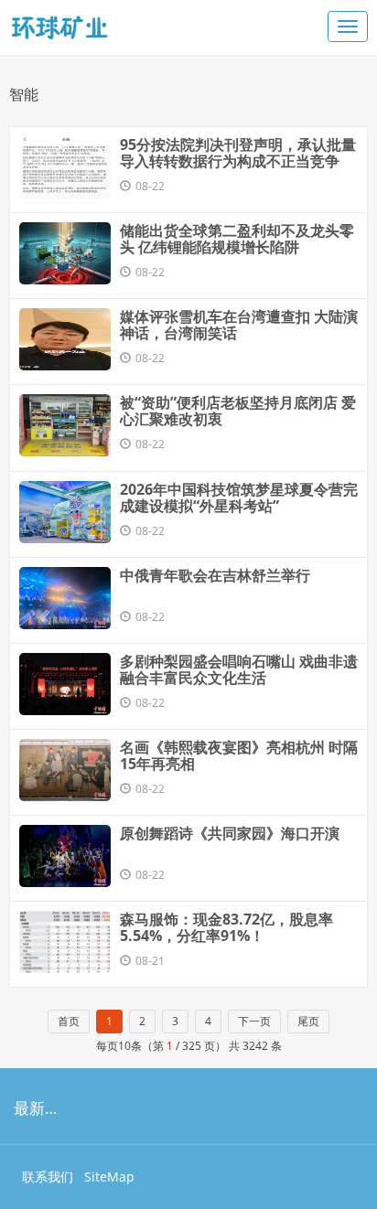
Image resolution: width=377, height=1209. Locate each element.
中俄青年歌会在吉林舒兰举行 (215, 575)
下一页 (254, 1021)
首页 (69, 1021)
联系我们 (47, 1176)
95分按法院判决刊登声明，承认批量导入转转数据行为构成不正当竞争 (238, 152)
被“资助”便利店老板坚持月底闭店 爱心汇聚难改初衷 (238, 410)
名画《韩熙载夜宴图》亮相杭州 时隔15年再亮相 (239, 755)
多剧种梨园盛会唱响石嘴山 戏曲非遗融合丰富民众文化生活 (239, 669)
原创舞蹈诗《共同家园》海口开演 (229, 833)
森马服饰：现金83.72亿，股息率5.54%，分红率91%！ (226, 927)
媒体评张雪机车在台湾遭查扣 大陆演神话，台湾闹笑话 (239, 324)
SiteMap (109, 1176)
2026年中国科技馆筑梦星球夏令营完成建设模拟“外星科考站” (239, 497)
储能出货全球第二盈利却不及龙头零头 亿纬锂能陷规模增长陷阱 (237, 238)
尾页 (308, 1021)
